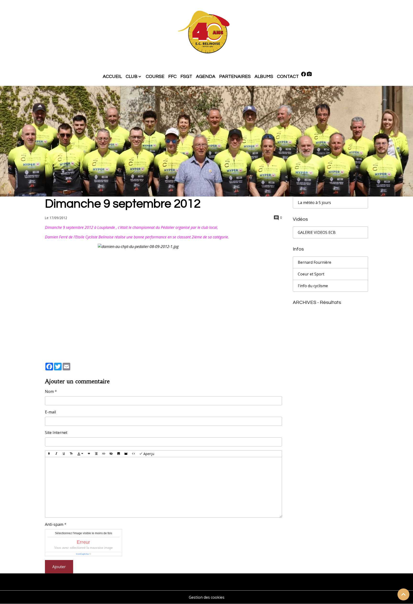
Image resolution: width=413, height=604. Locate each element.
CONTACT (288, 76)
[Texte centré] (96, 453)
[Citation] (89, 453)
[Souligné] (64, 453)
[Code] (133, 453)
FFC (172, 76)
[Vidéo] (126, 453)
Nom (49, 391)
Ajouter (59, 566)
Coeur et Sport (311, 274)
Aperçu (148, 453)
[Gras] (49, 453)
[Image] (118, 453)
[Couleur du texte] (80, 453)
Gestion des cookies (206, 597)
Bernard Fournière (314, 262)
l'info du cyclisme (313, 285)
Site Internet (56, 432)
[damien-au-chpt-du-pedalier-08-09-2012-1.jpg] (163, 292)
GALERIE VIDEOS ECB (317, 232)
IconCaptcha (82, 554)
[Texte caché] (111, 453)
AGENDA (205, 76)
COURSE (155, 76)
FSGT (186, 76)
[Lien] (104, 453)
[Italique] (56, 453)
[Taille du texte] (71, 453)
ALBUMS (264, 76)
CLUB (131, 76)
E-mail (50, 412)
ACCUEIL (112, 76)
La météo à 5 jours (314, 202)
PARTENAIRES (235, 76)
